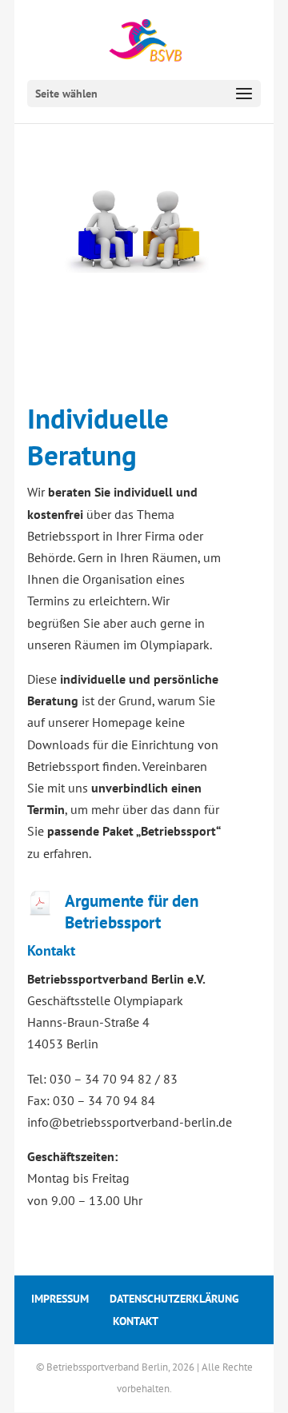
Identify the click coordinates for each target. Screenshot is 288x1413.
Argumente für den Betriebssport (131, 911)
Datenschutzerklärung (174, 1298)
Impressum (60, 1298)
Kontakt (135, 1321)
